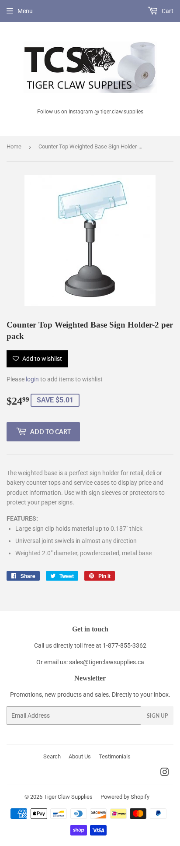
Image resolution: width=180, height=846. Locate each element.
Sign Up (157, 715)
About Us (80, 756)
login (32, 379)
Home (14, 146)
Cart (166, 10)
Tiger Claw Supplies (68, 796)
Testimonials (115, 756)
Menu (25, 10)
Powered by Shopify (124, 796)
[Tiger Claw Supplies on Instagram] (164, 773)
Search (52, 756)
